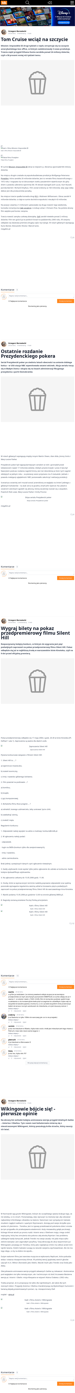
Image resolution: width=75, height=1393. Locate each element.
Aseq (10, 1051)
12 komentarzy (22, 622)
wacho (11, 992)
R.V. (36, 196)
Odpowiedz (17, 1011)
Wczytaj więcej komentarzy (37, 1063)
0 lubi (29, 33)
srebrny (11, 1015)
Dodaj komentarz (65, 301)
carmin (11, 1026)
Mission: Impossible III (18, 167)
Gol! (38, 216)
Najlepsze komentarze (18, 301)
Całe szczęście (25, 208)
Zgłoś (24, 1011)
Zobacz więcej (13, 1008)
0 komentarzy (21, 33)
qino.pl (11, 1294)
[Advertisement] (37, 122)
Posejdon (5, 178)
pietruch (12, 1039)
